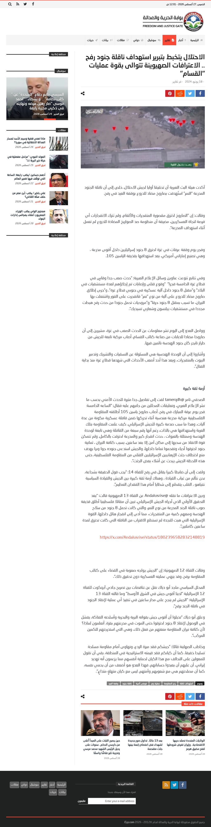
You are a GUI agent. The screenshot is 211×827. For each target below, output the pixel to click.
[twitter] (190, 93)
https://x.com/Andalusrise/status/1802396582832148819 (152, 537)
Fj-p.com (129, 822)
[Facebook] (33, 4)
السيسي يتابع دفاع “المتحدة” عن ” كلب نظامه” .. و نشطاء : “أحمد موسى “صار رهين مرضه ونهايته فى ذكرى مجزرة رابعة (37, 101)
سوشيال (34, 784)
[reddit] (180, 93)
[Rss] (17, 4)
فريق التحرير (58, 114)
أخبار (52, 784)
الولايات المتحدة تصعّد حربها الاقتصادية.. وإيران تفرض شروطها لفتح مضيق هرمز (186, 744)
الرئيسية (61, 784)
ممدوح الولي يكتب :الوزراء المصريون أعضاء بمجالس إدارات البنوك (28, 215)
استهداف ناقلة (186, 683)
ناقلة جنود (127, 683)
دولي (24, 784)
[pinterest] (170, 93)
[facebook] (200, 93)
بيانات (62, 792)
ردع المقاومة (170, 683)
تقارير (175, 81)
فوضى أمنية (141, 683)
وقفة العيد (113, 683)
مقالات (14, 784)
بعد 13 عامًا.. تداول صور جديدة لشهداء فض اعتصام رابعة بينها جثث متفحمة (145, 744)
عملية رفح (155, 683)
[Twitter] (25, 4)
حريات (53, 792)
